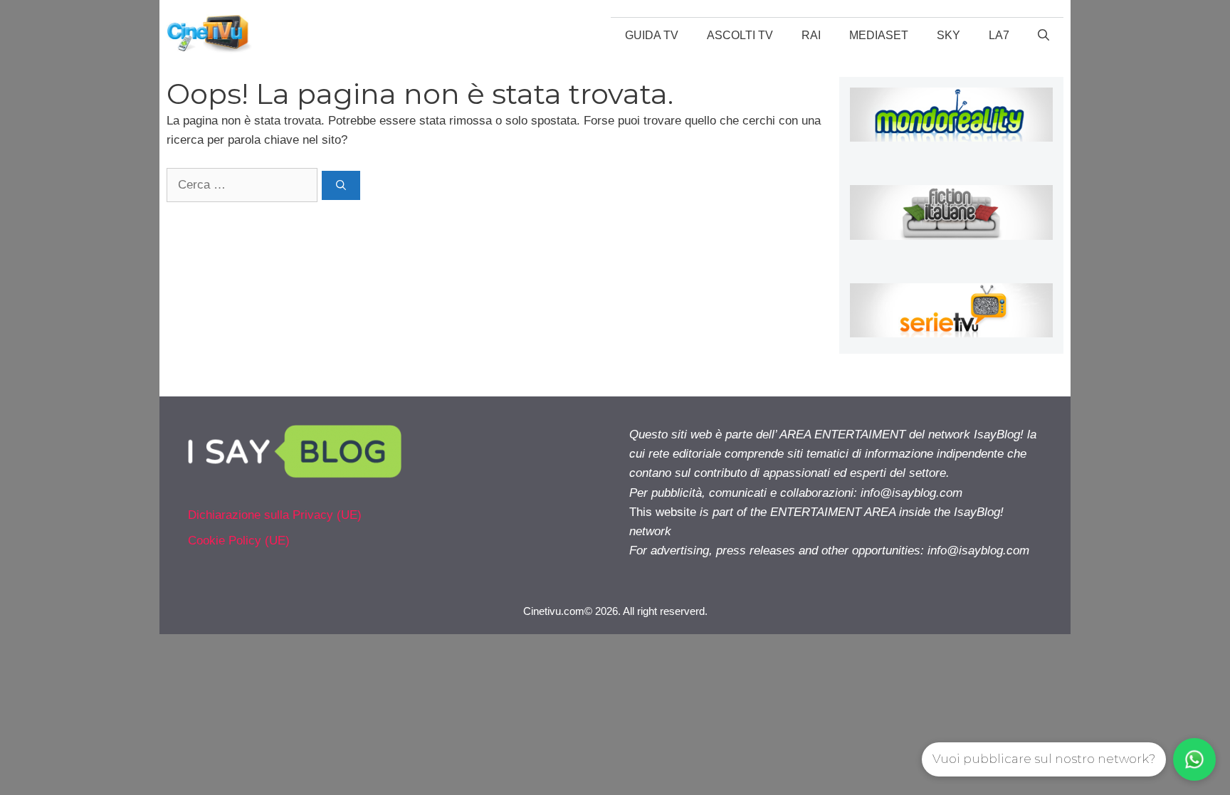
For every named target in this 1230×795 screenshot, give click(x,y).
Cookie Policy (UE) (239, 540)
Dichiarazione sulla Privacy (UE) (275, 515)
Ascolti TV (740, 35)
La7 (999, 35)
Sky (948, 35)
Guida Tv (651, 35)
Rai (811, 35)
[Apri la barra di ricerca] (1043, 35)
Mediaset (878, 35)
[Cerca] (341, 185)
